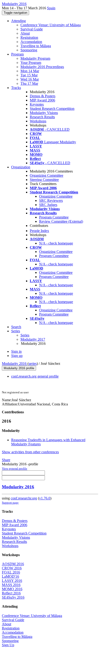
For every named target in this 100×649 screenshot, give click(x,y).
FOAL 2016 (11, 572)
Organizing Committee (46, 175)
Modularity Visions (44, 113)
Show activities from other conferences (30, 452)
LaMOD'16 (10, 576)
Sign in (16, 351)
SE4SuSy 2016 (13, 597)
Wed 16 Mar (29, 79)
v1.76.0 (44, 498)
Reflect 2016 (11, 593)
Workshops (38, 121)
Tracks (16, 88)
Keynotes (37, 104)
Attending (18, 21)
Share (6, 460)
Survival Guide (31, 29)
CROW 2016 (12, 568)
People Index (39, 231)
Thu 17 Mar (29, 83)
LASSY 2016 (12, 581)
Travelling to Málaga (35, 46)
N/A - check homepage (56, 243)
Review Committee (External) (61, 221)
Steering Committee (44, 180)
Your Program (30, 63)
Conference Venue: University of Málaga (50, 25)
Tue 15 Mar (29, 75)
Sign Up (8, 645)
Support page (10, 502)
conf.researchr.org (24, 498)
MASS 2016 (11, 585)
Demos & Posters (42, 96)
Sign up (17, 356)
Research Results (42, 117)
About (25, 33)
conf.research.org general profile (35, 376)
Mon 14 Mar (29, 71)
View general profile (14, 468)
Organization (20, 167)
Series (24, 335)
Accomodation (31, 42)
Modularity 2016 (14, 363)
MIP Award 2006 (42, 100)
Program (17, 54)
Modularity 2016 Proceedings (42, 67)
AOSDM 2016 (13, 564)
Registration (29, 37)
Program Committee (54, 217)
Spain (51, 8)
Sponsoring (28, 50)
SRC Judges (48, 205)
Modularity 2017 (32, 339)
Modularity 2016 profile (19, 368)
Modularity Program (35, 58)
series (33, 363)
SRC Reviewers (51, 200)
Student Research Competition (52, 109)
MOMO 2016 (12, 589)
